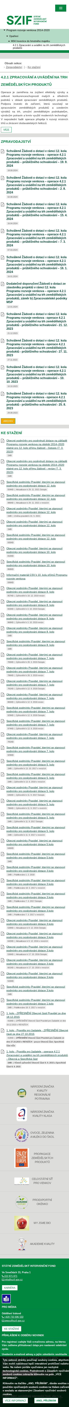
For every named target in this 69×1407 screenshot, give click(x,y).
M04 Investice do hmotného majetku (30, 41)
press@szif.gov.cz (15, 1320)
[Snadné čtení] (6, 1298)
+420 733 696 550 (13, 1317)
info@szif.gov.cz (14, 1279)
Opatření (13, 36)
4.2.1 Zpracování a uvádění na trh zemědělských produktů (39, 46)
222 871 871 (10, 1276)
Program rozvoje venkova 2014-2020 (28, 30)
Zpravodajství (14, 67)
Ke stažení (34, 67)
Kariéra (9, 1287)
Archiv (8, 421)
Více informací (15, 1400)
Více (6, 129)
